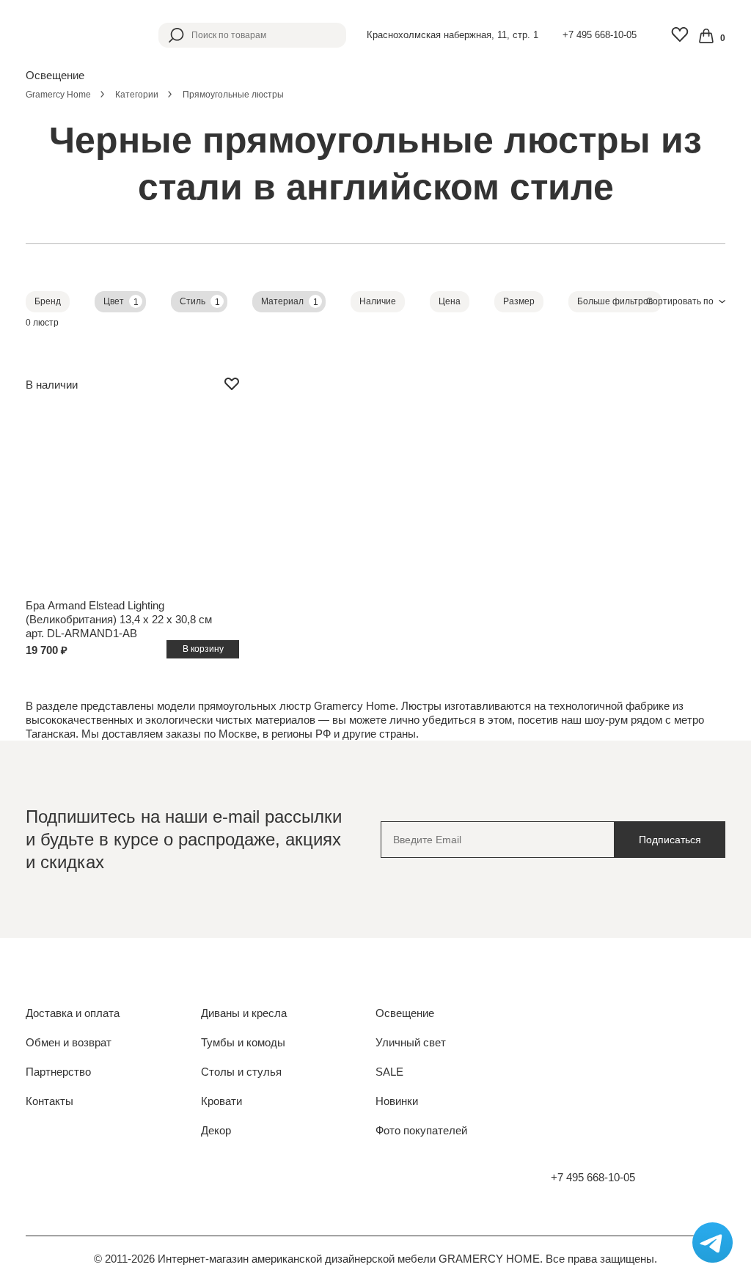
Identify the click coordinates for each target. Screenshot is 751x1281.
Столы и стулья (241, 1071)
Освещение (405, 1013)
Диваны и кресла (244, 1013)
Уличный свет (411, 1042)
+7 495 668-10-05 (600, 34)
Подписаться (670, 839)
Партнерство (58, 1071)
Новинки (397, 1101)
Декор (216, 1130)
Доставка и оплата (73, 1013)
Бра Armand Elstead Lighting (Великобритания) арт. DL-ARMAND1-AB (119, 619)
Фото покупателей (421, 1130)
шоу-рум (606, 719)
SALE (389, 1071)
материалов (285, 719)
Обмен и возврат (68, 1042)
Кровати (221, 1101)
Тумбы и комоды (243, 1042)
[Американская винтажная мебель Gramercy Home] (73, 35)
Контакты (49, 1101)
